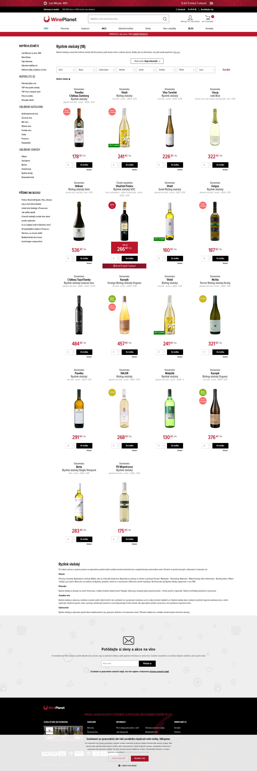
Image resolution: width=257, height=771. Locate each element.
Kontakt (177, 728)
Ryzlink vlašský (62, 79)
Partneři (177, 732)
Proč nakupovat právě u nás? (127, 728)
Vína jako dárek (28, 100)
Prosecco (25, 139)
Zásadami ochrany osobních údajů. (137, 752)
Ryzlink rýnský (27, 173)
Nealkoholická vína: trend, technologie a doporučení (32, 239)
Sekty (24, 135)
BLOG (190, 28)
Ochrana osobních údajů (159, 672)
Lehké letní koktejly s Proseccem (35, 208)
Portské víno (26, 130)
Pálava (24, 157)
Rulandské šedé (28, 177)
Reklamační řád (151, 732)
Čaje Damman (27, 61)
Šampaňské (26, 143)
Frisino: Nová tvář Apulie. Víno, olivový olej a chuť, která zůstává (37, 202)
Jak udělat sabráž (28, 212)
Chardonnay (26, 169)
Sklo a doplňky (169, 28)
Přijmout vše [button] (139, 758)
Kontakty (209, 28)
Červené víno (27, 118)
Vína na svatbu (27, 96)
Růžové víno (26, 126)
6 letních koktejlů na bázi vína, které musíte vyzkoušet (36, 219)
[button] (128, 765)
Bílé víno (25, 122)
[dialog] (128, 753)
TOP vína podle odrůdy (31, 88)
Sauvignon (26, 161)
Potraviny (65, 28)
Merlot (24, 165)
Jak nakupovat (122, 732)
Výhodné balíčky (126, 28)
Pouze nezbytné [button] (118, 758)
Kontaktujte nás (207, 9)
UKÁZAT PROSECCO (140, 34)
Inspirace (85, 28)
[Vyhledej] (165, 19)
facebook (181, 9)
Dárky (148, 28)
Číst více (176, 52)
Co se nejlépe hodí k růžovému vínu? (36, 225)
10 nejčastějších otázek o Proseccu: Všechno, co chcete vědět (35, 231)
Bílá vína (90, 728)
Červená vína (92, 732)
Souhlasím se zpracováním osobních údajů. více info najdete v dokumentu (129, 672)
